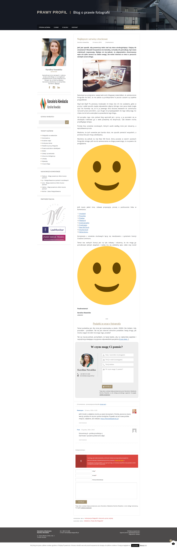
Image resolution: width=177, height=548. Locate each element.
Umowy (44, 159)
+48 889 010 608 (85, 374)
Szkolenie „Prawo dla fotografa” (93, 521)
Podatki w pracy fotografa (107, 323)
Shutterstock (83, 230)
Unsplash (82, 214)
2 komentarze (109, 42)
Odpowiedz (83, 423)
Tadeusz (44, 176)
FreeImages (83, 225)
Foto (78, 429)
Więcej (57, 83)
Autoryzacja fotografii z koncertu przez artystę (99, 518)
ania (43, 183)
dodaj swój (103, 404)
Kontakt (75, 27)
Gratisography (84, 223)
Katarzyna (80, 410)
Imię (94, 471)
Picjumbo (82, 216)
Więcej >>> (143, 545)
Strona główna (44, 27)
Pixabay (82, 218)
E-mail (94, 475)
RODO (44, 151)
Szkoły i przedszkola (48, 153)
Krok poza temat (47, 143)
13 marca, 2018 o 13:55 (91, 410)
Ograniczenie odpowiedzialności (130, 532)
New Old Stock (84, 227)
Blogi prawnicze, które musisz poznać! (54, 177)
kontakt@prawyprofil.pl (87, 376)
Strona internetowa (97, 480)
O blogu (65, 27)
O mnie (56, 27)
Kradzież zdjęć (46, 140)
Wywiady (45, 161)
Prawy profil (52, 12)
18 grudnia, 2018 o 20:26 (87, 429)
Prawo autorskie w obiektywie (51, 148)
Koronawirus (46, 138)
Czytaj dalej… (123, 339)
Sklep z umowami (132, 27)
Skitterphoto (83, 232)
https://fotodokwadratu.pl (109, 419)
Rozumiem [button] (135, 545)
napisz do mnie (119, 460)
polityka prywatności (105, 395)
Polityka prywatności (133, 531)
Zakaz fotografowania (54, 191)
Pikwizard (82, 221)
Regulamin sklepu (134, 534)
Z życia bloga (46, 164)
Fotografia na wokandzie (49, 135)
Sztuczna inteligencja (48, 156)
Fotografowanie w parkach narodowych (56, 180)
